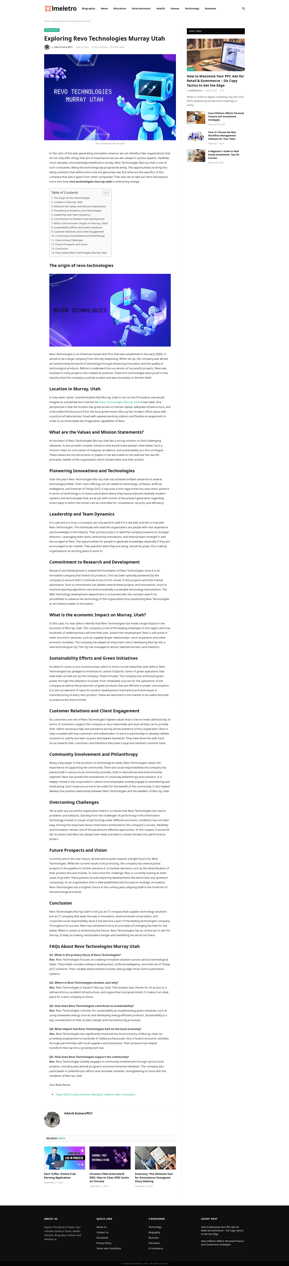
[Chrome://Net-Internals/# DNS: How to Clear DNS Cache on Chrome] (109, 1158)
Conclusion (61, 248)
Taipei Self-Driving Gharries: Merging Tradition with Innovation (95, 1094)
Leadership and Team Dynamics (72, 214)
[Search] (243, 8)
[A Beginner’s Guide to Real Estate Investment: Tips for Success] (196, 155)
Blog (190, 69)
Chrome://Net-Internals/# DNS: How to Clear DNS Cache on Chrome (109, 1177)
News (104, 8)
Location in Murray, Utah (68, 202)
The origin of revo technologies (72, 197)
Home (47, 21)
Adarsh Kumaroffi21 (63, 47)
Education (119, 8)
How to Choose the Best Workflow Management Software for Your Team (222, 135)
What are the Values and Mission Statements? (80, 206)
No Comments (101, 47)
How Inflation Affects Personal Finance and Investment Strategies (226, 116)
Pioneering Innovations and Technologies (78, 210)
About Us (102, 1227)
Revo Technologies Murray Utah (119, 402)
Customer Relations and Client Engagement (79, 231)
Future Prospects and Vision (71, 244)
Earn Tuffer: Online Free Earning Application (60, 1175)
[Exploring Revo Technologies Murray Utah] (110, 97)
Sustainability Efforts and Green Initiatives (78, 227)
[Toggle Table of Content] (104, 193)
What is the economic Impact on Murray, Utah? (81, 223)
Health (160, 8)
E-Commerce (156, 1248)
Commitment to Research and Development (79, 219)
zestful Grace (196, 90)
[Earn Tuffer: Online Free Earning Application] (64, 1158)
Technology (192, 8)
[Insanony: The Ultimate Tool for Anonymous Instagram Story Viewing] (155, 1158)
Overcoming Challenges (69, 240)
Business (210, 8)
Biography (88, 8)
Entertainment (141, 8)
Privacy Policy (104, 1243)
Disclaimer (102, 1237)
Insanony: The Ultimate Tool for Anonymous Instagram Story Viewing (154, 1177)
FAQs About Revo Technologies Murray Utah (81, 252)
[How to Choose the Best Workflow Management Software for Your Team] (196, 136)
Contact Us (103, 1232)
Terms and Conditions (109, 1248)
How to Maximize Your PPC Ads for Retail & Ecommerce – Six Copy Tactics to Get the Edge (215, 80)
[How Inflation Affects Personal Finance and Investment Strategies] (196, 117)
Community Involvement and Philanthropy (80, 235)
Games (175, 8)
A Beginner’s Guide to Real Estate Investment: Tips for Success (223, 154)
